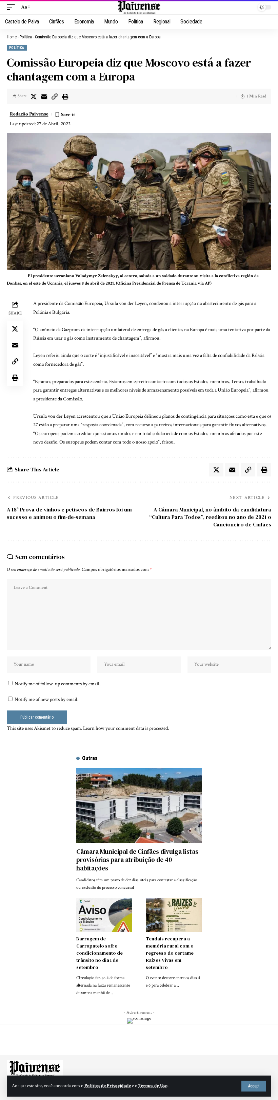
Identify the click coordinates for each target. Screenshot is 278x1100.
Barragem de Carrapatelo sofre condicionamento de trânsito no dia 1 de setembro (99, 953)
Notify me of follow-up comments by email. (57, 684)
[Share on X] (33, 96)
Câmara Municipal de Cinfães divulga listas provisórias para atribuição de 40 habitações (137, 859)
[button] (253, 1086)
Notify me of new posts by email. (46, 699)
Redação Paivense (29, 114)
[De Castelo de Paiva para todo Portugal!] (139, 7)
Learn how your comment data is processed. (126, 728)
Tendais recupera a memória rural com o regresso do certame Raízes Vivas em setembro (170, 953)
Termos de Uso (152, 1086)
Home (12, 37)
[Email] (44, 96)
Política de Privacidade (107, 1086)
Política (26, 37)
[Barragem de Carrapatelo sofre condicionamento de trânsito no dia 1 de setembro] (104, 915)
